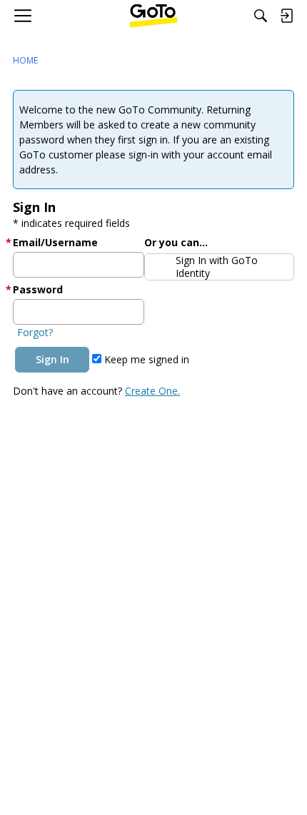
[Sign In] (286, 15)
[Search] (260, 15)
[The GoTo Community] (154, 15)
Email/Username (55, 242)
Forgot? (35, 332)
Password (38, 289)
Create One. (152, 391)
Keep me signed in (145, 359)
